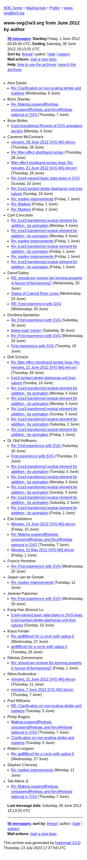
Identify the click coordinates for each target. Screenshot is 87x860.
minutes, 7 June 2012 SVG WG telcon (42, 690)
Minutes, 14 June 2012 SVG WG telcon (43, 524)
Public (55, 8)
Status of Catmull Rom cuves (35, 293)
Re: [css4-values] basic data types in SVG (45, 178)
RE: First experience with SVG (36, 304)
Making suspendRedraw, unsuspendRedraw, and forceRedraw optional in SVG (41, 727)
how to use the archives (36, 65)
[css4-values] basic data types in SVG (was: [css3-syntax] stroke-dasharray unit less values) (47, 620)
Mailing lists (36, 8)
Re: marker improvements (32, 199)
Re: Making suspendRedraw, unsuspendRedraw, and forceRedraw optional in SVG (41, 109)
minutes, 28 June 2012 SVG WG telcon (43, 142)
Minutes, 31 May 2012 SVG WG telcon (42, 550)
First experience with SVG (32, 346)
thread (27, 54)
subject (64, 54)
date (51, 54)
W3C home (13, 8)
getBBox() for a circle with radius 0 (39, 647)
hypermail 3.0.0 (67, 843)
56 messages (19, 39)
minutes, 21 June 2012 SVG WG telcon (43, 679)
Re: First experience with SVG (36, 320)
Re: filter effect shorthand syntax (37, 152)
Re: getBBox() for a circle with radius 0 (42, 636)
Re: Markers (21, 204)
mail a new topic (43, 59)
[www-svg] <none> (26, 330)
